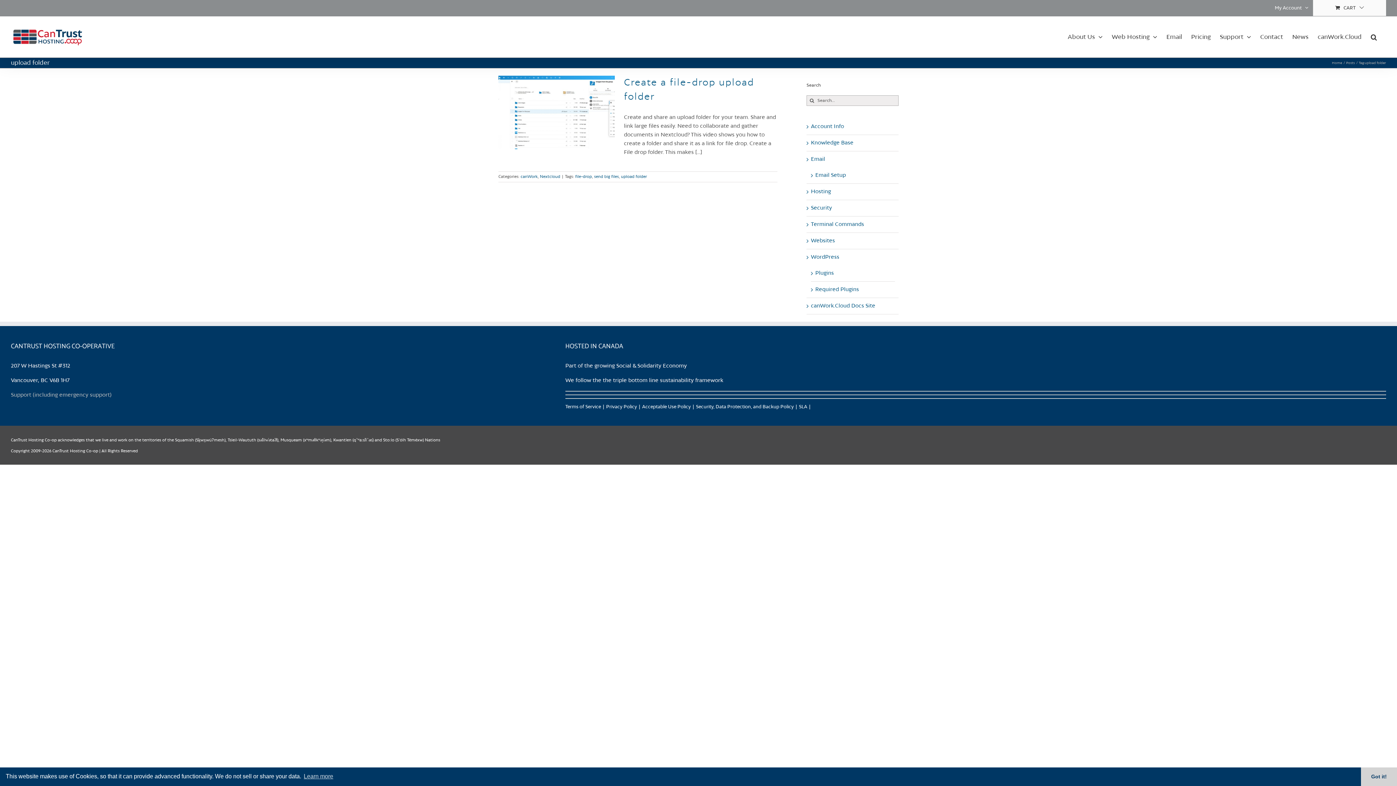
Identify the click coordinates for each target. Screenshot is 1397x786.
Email (818, 159)
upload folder (634, 177)
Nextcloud (550, 177)
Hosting (821, 191)
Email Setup (830, 175)
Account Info (827, 126)
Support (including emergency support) (61, 395)
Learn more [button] (318, 776)
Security (821, 208)
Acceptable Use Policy (666, 407)
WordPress (825, 257)
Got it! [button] (1379, 776)
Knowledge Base (832, 143)
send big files (606, 177)
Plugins (824, 273)
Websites (823, 240)
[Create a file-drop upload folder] (556, 112)
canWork (529, 177)
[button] (1374, 36)
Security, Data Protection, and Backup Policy (745, 407)
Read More (767, 177)
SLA (803, 407)
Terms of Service (583, 407)
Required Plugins (837, 289)
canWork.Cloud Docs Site (843, 306)
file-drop (583, 177)
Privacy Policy (621, 407)
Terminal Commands (837, 224)
